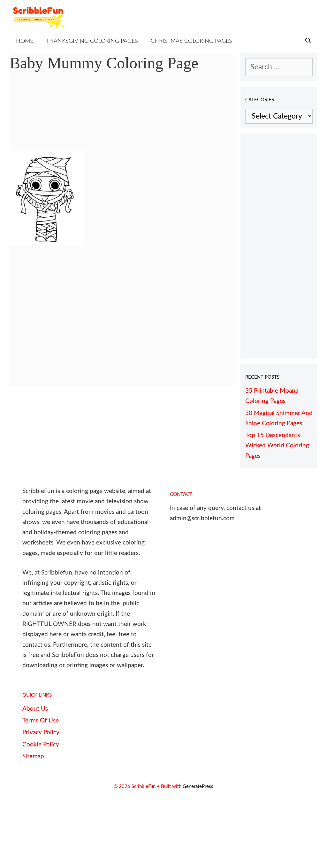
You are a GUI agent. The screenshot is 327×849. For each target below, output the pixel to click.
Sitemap (33, 756)
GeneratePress (198, 786)
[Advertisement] (122, 115)
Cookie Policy (40, 745)
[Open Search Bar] (308, 41)
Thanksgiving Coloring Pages (92, 41)
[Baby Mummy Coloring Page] (47, 243)
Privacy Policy (40, 732)
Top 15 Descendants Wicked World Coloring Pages (277, 445)
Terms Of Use (40, 721)
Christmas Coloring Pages (191, 41)
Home (24, 41)
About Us (35, 709)
